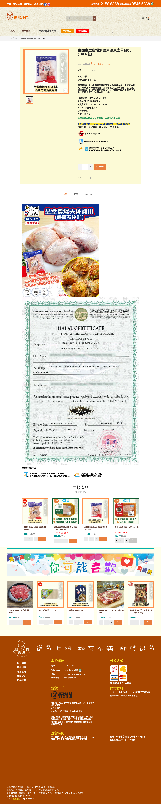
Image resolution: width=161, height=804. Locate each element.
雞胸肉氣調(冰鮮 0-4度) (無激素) (127, 527)
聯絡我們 (38, 4)
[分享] (90, 178)
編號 (79, 70)
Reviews (88, 194)
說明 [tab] (65, 194)
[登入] (142, 18)
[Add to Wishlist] (110, 167)
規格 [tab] (76, 194)
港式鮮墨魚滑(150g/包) (47, 610)
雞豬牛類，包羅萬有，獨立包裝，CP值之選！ (99, 127)
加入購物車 (100, 166)
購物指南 (28, 4)
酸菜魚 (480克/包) (76, 610)
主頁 (9, 4)
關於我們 (17, 4)
